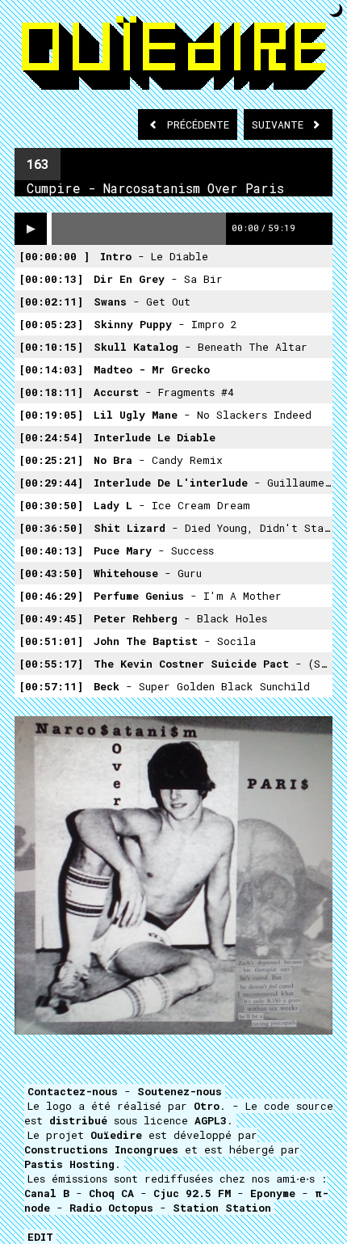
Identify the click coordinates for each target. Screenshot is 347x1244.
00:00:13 (51, 279)
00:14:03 (51, 369)
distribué (78, 1120)
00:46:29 (51, 595)
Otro (206, 1106)
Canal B (46, 1193)
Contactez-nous (72, 1091)
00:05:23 (51, 324)
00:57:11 (51, 686)
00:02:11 (51, 301)
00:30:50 (51, 505)
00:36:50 (51, 528)
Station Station (222, 1207)
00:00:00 (54, 256)
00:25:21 (51, 460)
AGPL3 (210, 1120)
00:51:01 (51, 641)
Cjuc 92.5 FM (192, 1193)
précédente (198, 124)
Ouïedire (116, 1135)
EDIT (40, 1236)
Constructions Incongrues (101, 1149)
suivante (281, 124)
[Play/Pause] (30, 228)
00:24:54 (51, 437)
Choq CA (111, 1193)
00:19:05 (51, 414)
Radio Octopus (111, 1207)
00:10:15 (51, 346)
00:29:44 (51, 482)
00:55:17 (51, 663)
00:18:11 (51, 392)
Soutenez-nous (179, 1091)
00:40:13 (51, 550)
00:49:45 (51, 618)
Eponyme (272, 1193)
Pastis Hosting (69, 1164)
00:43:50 (51, 573)
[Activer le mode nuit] (336, 10)
